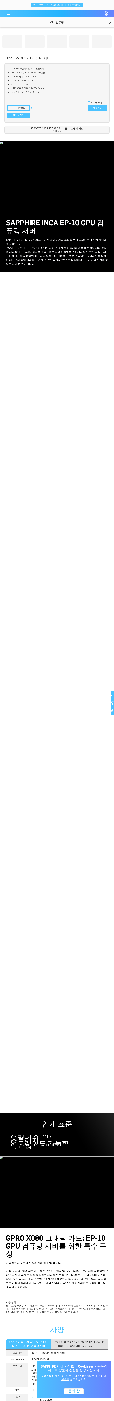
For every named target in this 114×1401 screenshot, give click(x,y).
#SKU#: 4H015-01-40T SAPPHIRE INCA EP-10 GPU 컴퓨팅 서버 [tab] (28, 1344)
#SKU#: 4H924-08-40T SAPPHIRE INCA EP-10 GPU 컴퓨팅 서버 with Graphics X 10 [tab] (80, 1344)
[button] (8, 13)
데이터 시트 (18, 115)
